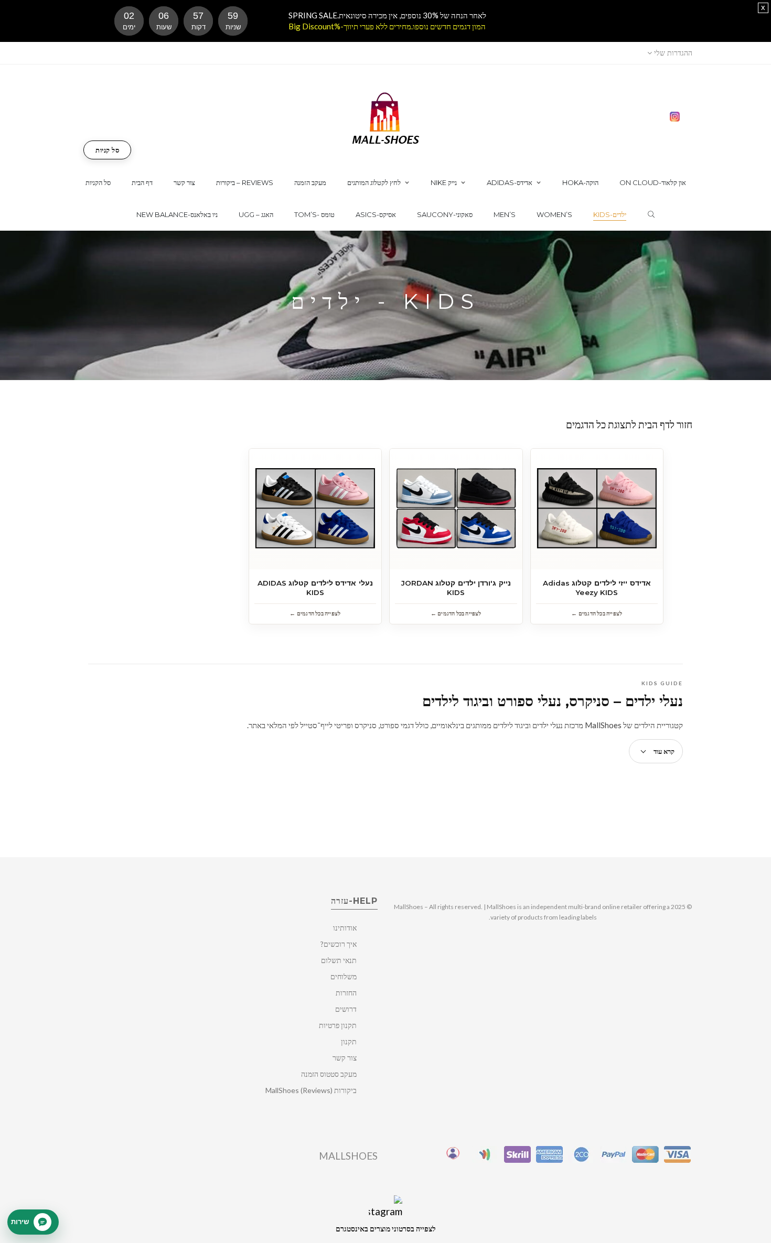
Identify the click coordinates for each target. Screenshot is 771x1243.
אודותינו (345, 927)
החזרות (346, 992)
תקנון (349, 1041)
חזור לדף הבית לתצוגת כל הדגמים (629, 424)
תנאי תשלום (339, 960)
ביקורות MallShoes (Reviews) (311, 1090)
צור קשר (345, 1057)
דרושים (346, 1008)
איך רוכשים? (338, 943)
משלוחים (343, 976)
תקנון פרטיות (338, 1025)
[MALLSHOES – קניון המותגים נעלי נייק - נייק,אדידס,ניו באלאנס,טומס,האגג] (385, 117)
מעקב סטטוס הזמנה (329, 1073)
